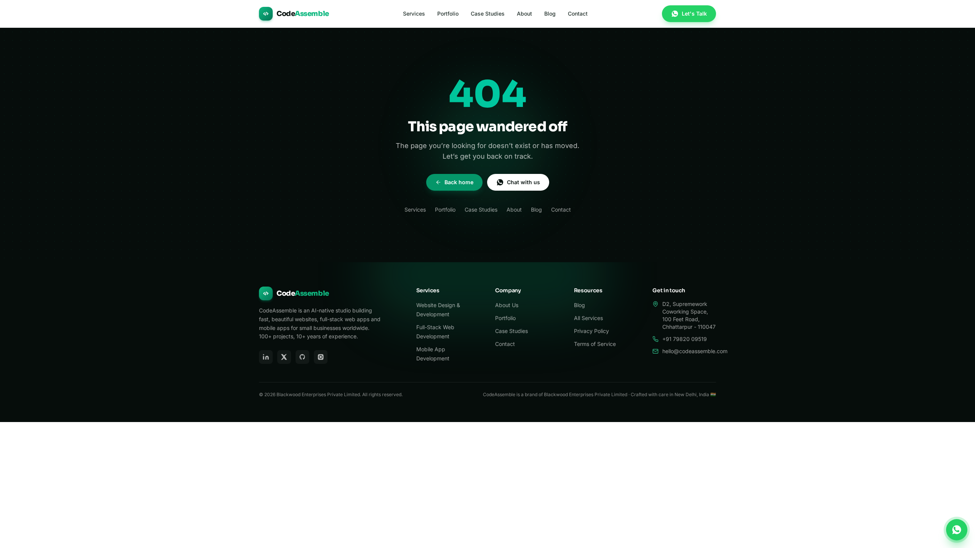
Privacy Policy (591, 331)
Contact (578, 13)
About (524, 13)
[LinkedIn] (266, 357)
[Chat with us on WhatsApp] (956, 529)
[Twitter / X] (284, 357)
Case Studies (488, 13)
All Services (588, 318)
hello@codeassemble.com (694, 351)
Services (414, 13)
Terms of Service (595, 344)
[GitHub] (302, 357)
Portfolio (448, 13)
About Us (506, 305)
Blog (550, 13)
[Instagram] (321, 357)
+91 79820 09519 (684, 339)
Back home (458, 182)
